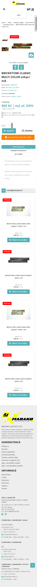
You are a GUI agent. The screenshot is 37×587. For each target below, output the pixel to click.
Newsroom (5, 480)
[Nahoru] (32, 566)
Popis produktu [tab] (18, 147)
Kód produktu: (6, 85)
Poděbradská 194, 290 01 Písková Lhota (16, 571)
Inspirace (5, 486)
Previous (5, 33)
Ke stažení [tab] (18, 154)
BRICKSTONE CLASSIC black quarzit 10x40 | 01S (18, 276)
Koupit (10, 131)
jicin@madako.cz (9, 557)
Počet (3, 126)
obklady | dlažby (19, 22)
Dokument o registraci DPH (11, 460)
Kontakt (4, 488)
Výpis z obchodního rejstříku (11, 463)
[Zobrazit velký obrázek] (31, 55)
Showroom (5, 483)
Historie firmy (6, 475)
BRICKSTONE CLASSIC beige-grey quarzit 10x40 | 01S (18, 225)
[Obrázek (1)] (5, 49)
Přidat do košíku (19, 240)
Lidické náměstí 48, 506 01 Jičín (9, 550)
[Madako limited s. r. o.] (18, 3)
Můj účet (5, 449)
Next (5, 58)
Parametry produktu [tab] (19, 151)
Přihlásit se (5, 446)
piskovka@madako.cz (10, 577)
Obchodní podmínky (8, 455)
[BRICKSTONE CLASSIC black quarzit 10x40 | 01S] (18, 260)
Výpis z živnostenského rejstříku (12, 466)
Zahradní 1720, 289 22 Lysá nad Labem (11, 528)
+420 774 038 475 (9, 532)
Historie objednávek (8, 452)
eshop (10, 22)
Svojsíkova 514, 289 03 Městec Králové (16, 505)
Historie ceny (16, 113)
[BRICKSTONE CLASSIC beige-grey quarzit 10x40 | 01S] (18, 208)
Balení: (3, 87)
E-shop (4, 477)
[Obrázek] (5, 40)
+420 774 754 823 (9, 574)
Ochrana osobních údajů (10, 457)
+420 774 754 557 (9, 554)
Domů (3, 22)
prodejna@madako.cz (10, 534)
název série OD (30, 22)
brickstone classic (9, 24)
